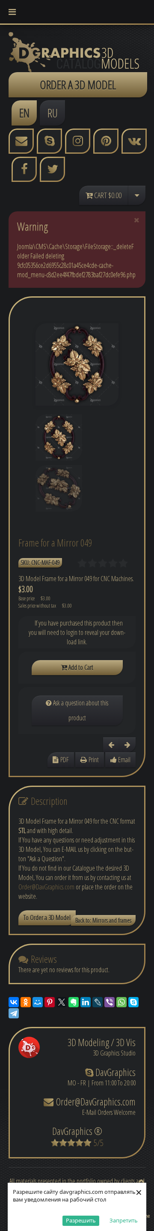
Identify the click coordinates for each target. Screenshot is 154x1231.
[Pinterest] (49, 1002)
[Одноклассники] (26, 1002)
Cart (107, 195)
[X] (61, 1002)
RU (52, 113)
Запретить (124, 1220)
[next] (127, 744)
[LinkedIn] (85, 1002)
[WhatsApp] (121, 1002)
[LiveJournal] (97, 1002)
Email (123, 759)
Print (93, 759)
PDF (64, 759)
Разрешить (81, 1220)
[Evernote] (73, 1002)
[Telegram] (14, 1013)
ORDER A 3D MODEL (78, 84)
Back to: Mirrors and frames (103, 920)
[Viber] (109, 1002)
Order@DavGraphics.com (46, 887)
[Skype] (133, 1002)
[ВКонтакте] (14, 1002)
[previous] (111, 744)
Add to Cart (80, 667)
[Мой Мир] (38, 1002)
